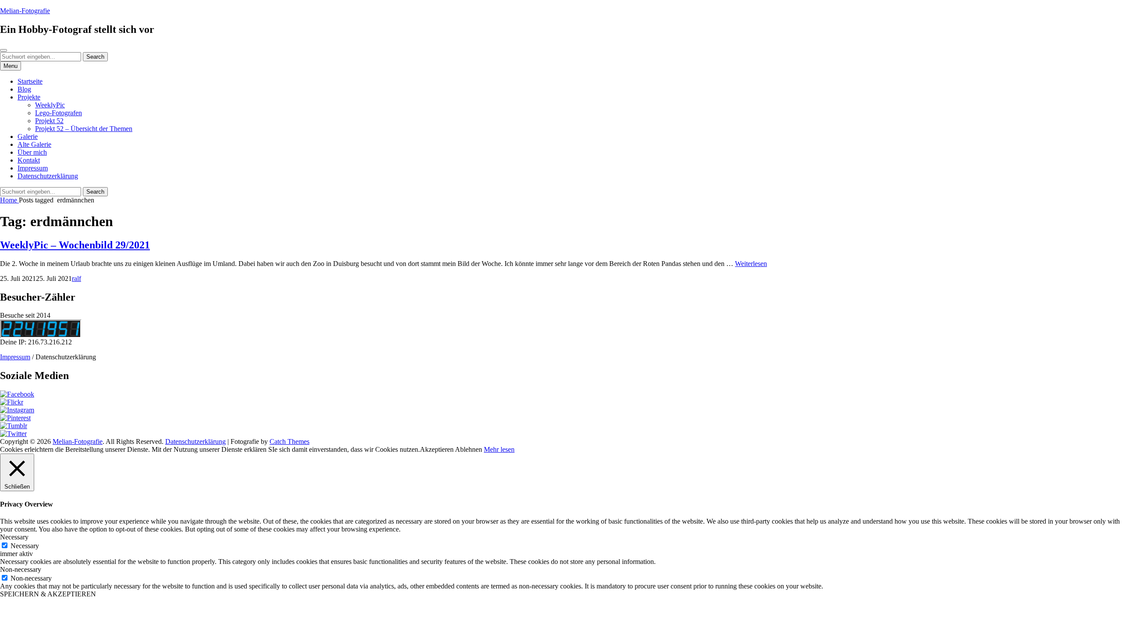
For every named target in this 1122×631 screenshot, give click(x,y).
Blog (24, 89)
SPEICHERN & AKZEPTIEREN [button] (48, 594)
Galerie (28, 136)
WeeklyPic (50, 105)
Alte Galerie (34, 144)
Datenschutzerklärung (48, 176)
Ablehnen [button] (468, 449)
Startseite (30, 81)
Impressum (33, 168)
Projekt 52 (49, 120)
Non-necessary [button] (20, 569)
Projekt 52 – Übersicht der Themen (83, 128)
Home (9, 200)
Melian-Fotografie (25, 10)
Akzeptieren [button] (437, 449)
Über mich (32, 152)
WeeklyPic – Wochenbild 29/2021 (75, 245)
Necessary (25, 545)
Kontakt (29, 160)
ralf (76, 278)
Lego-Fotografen (58, 113)
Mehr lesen (499, 449)
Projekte (29, 97)
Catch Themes (289, 441)
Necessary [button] (14, 537)
